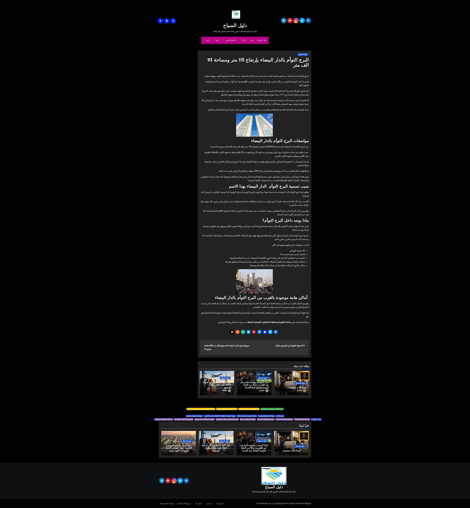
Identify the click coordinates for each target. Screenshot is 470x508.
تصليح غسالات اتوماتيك (184, 419)
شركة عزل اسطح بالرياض (227, 409)
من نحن (209, 503)
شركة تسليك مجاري (194, 416)
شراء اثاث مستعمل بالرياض (272, 409)
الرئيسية (220, 503)
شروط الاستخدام (184, 503)
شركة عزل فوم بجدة (266, 416)
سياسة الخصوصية (167, 503)
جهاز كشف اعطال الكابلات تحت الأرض (220, 416)
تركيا (244, 40)
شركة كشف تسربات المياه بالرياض (200, 409)
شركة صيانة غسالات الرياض (227, 419)
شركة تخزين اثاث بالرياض (249, 409)
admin (299, 391)
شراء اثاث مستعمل (297, 388)
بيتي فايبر (280, 416)
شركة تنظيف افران (302, 419)
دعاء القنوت (316, 419)
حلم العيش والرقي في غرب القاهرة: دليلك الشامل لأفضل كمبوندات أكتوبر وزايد (178, 448)
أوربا (207, 40)
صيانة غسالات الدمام (284, 419)
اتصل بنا (198, 503)
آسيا (217, 40)
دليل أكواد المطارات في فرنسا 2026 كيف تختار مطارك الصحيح (217, 385)
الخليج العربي (230, 40)
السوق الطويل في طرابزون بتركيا (289, 345)
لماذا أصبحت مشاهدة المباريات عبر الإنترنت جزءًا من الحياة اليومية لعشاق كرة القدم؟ (254, 385)
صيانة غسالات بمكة (248, 419)
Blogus (308, 503)
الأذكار (151, 419)
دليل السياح (235, 25)
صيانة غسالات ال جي (266, 419)
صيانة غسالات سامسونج (204, 419)
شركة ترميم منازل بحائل (246, 416)
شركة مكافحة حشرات (163, 419)
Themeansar (262, 503)
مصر (252, 40)
